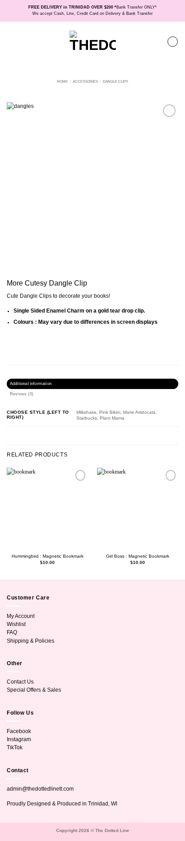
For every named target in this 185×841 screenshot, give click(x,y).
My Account (21, 616)
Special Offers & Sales (34, 690)
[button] (11, 41)
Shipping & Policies (30, 641)
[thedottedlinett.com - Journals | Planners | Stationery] (93, 41)
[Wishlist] (156, 42)
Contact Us (20, 681)
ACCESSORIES (85, 82)
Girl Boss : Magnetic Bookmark (137, 556)
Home (62, 82)
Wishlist (16, 624)
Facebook (19, 731)
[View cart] (172, 41)
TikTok (14, 747)
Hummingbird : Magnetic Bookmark (48, 556)
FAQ (12, 632)
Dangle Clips (115, 82)
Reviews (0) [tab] (21, 394)
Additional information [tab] (31, 383)
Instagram (19, 739)
